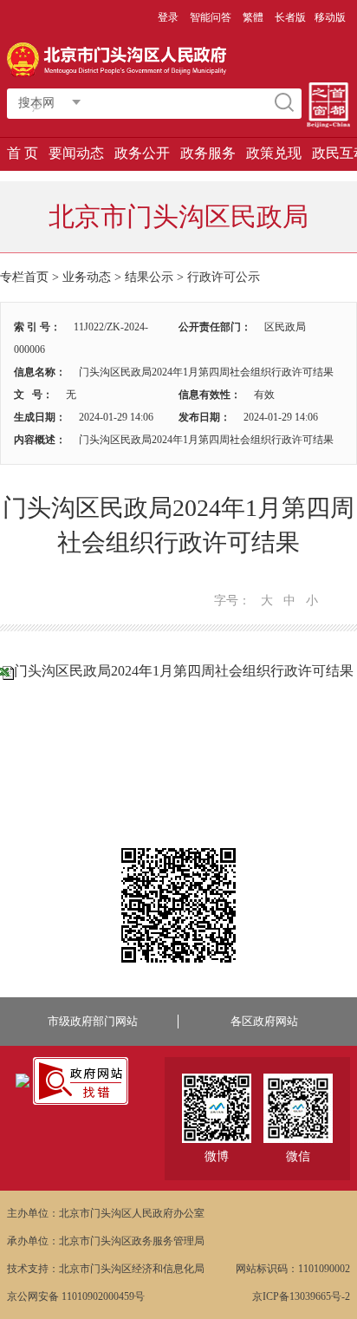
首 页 (22, 153)
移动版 (330, 17)
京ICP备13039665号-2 (301, 1296)
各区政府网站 (264, 1021)
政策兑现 (274, 153)
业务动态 (86, 277)
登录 (168, 17)
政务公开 (142, 153)
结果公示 (149, 277)
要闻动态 (76, 153)
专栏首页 (24, 277)
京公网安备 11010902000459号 (76, 1296)
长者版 (290, 17)
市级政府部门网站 (93, 1021)
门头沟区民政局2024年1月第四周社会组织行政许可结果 (184, 670)
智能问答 (210, 17)
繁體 (253, 17)
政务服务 (208, 153)
